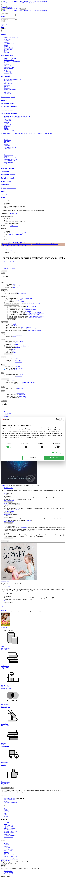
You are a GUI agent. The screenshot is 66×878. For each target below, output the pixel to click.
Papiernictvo (5, 184)
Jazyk (2, 333)
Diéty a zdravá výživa (9, 268)
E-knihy (7, 8)
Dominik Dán (7, 140)
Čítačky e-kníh (5, 171)
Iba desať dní (4, 627)
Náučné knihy (7, 92)
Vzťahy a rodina (8, 65)
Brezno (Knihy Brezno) (32, 306)
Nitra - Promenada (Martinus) (36, 316)
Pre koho (3, 357)
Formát (3, 391)
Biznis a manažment (9, 60)
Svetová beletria (8, 49)
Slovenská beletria (8, 48)
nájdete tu (18, 510)
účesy (14, 349)
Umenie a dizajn (8, 71)
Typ (2, 282)
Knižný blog (28, 2)
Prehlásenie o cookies (9, 855)
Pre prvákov (7, 82)
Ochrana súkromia (8, 872)
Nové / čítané (4, 322)
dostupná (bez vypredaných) (32, 303)
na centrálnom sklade (26, 298)
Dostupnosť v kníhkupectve (11, 304)
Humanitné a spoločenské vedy (12, 61)
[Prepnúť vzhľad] (1, 5)
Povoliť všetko (54, 457)
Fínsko (16, 369)
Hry (16, 8)
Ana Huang (7, 144)
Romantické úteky (8, 155)
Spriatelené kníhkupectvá (10, 802)
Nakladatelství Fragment (28, 382)
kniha (14, 284)
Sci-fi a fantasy (7, 39)
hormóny (18, 347)
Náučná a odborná (7, 55)
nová (14, 324)
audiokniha (18, 285)
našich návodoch (14, 213)
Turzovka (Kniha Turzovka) (35, 317)
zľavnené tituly (22, 293)
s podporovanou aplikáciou (20, 233)
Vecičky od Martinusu (8, 175)
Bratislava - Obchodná (9, 798)
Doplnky (23, 8)
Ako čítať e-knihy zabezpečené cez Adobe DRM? (13, 242)
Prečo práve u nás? (8, 825)
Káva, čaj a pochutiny (8, 178)
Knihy (2, 8)
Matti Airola (19, 376)
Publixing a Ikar (22, 383)
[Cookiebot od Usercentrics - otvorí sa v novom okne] (57, 419)
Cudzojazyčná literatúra (9, 113)
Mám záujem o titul (9, 130)
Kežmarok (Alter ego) (30, 309)
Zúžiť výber (4, 400)
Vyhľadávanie (4, 13)
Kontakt (33, 2)
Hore (2, 606)
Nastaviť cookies (8, 871)
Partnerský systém (8, 849)
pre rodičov (18, 362)
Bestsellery (6, 122)
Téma (2, 339)
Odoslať (3, 865)
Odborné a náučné (8, 251)
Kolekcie (6, 128)
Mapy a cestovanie (7, 110)
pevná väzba (20, 388)
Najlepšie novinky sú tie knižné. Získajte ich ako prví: (14, 862)
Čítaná (5, 524)
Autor (2, 372)
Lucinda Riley (7, 148)
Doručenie (3, 2)
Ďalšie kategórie (8, 52)
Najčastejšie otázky (9, 827)
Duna (5, 163)
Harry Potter (7, 156)
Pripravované (7, 125)
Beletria (3, 35)
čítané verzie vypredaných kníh (34, 330)
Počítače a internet (8, 68)
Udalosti (6, 801)
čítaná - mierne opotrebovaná (33, 328)
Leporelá (6, 90)
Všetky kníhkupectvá (9, 799)
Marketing (6, 852)
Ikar (13, 380)
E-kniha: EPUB (22, 394)
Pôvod (2, 364)
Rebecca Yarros (8, 142)
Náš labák (6, 853)
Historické (6, 46)
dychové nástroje (24, 346)
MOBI (17, 504)
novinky (17, 292)
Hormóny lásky (5, 485)
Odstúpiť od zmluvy (9, 837)
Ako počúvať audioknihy (10, 831)
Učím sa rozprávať (8, 162)
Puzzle (3, 197)
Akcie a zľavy (7, 126)
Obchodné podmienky (9, 874)
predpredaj (19, 300)
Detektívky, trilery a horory (11, 37)
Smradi (5, 165)
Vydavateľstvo (4, 378)
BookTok (6, 129)
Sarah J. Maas (7, 145)
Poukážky (22, 2)
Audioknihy (12, 8)
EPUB (13, 504)
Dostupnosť (4, 296)
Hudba (3, 191)
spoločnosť (19, 341)
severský (17, 366)
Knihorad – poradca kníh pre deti (12, 79)
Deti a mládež (5, 76)
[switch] (25, 447)
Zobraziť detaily (56, 452)
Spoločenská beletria (9, 43)
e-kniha (15, 287)
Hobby (5, 70)
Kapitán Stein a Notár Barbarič (12, 157)
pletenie (15, 352)
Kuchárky (4, 100)
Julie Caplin (7, 141)
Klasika (6, 45)
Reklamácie (7, 834)
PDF (10, 504)
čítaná (15, 325)
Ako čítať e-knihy (8, 829)
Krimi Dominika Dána (9, 160)
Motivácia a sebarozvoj (10, 58)
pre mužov (18, 360)
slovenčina (19, 335)
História (6, 63)
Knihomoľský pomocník (10, 835)
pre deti (15, 358)
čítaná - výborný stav (26, 327)
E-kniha (6, 504)
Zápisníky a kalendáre (8, 188)
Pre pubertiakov (8, 83)
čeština (15, 336)
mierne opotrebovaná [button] (9, 526)
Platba (5, 824)
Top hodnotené (8, 413)
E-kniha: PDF (20, 393)
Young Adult (7, 85)
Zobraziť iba (4, 290)
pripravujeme (20, 301)
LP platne (4, 194)
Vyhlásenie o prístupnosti (10, 856)
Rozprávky (6, 88)
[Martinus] (6, 7)
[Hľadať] (16, 19)
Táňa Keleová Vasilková (10, 147)
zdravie (16, 344)
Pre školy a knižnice (9, 832)
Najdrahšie (6, 416)
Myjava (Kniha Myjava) (32, 314)
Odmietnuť (33, 457)
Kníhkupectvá (9, 2)
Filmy (18, 8)
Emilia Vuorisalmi (25, 374)
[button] (34, 496)
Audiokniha (7, 514)
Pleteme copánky (5, 581)
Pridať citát (3, 610)
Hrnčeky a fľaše (6, 181)
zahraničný (19, 368)
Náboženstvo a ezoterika (9, 106)
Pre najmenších (8, 80)
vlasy (13, 351)
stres (14, 343)
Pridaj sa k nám (8, 850)
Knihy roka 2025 (8, 120)
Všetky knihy (7, 119)
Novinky (6, 123)
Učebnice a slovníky (7, 103)
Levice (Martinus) (27, 311)
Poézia (5, 50)
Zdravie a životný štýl (9, 67)
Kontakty (6, 843)
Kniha (5, 493)
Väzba (2, 386)
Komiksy (6, 40)
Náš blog (6, 846)
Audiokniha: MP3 (23, 397)
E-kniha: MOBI (22, 396)
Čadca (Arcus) (25, 308)
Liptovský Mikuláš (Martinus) (36, 313)
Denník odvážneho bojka (10, 159)
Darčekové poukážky (8, 168)
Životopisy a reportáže (9, 64)
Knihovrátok (16, 2)
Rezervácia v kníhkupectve (11, 828)
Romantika (6, 42)
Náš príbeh (6, 844)
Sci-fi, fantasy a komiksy (10, 89)
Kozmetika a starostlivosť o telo (9, 261)
